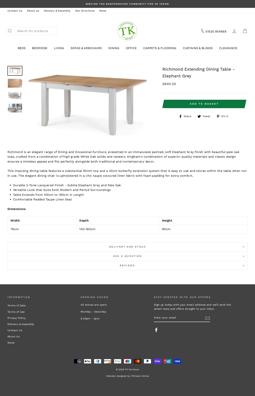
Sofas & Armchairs (86, 48)
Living (59, 48)
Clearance (228, 48)
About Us (33, 10)
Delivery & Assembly (57, 10)
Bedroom (39, 48)
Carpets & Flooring (159, 48)
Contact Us (14, 10)
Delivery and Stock (127, 246)
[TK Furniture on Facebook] (156, 330)
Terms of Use (16, 311)
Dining (113, 48)
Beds (22, 48)
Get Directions (85, 10)
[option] (127, 4)
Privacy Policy (16, 317)
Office (131, 48)
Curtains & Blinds (198, 48)
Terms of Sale (16, 305)
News (102, 10)
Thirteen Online (140, 376)
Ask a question (127, 256)
